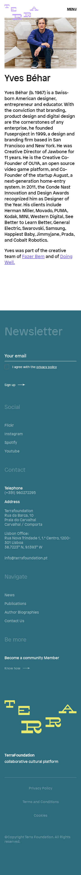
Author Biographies (21, 612)
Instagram (13, 433)
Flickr (9, 425)
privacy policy (46, 367)
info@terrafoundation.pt (25, 557)
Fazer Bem (33, 256)
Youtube (12, 451)
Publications (15, 603)
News (9, 594)
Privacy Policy (40, 788)
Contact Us (14, 620)
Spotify (10, 442)
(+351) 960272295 (20, 492)
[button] (71, 9)
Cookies (40, 815)
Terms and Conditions (40, 801)
